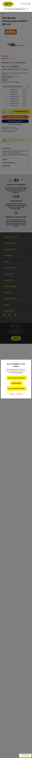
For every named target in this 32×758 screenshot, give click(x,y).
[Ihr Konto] (26, 3)
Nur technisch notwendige (16, 378)
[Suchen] (27, 8)
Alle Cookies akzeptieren (16, 388)
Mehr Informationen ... (18, 372)
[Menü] (21, 3)
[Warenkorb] (29, 3)
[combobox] (14, 8)
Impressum (12, 394)
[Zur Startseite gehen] (7, 4)
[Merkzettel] (24, 3)
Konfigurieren (16, 383)
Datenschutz (20, 394)
